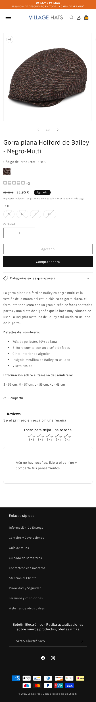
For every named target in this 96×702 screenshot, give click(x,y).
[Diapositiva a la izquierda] (38, 130)
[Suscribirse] (82, 641)
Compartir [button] (15, 398)
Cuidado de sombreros (25, 558)
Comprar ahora (48, 262)
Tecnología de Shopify (64, 693)
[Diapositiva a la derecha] (58, 130)
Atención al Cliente (22, 578)
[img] (14, 183)
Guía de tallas (19, 548)
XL (52, 215)
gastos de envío (38, 198)
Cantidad (9, 224)
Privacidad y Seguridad (25, 588)
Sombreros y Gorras (39, 693)
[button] (8, 17)
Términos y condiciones (26, 598)
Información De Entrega (26, 527)
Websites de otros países (27, 608)
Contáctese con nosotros (27, 568)
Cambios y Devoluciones (26, 538)
